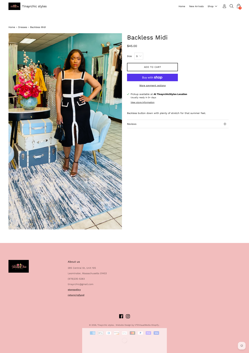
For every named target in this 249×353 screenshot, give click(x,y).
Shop (211, 6)
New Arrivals (196, 6)
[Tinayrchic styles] (14, 6)
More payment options (152, 85)
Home (182, 6)
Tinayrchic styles (34, 6)
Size (129, 56)
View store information (142, 102)
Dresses (22, 27)
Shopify (155, 325)
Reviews (131, 124)
